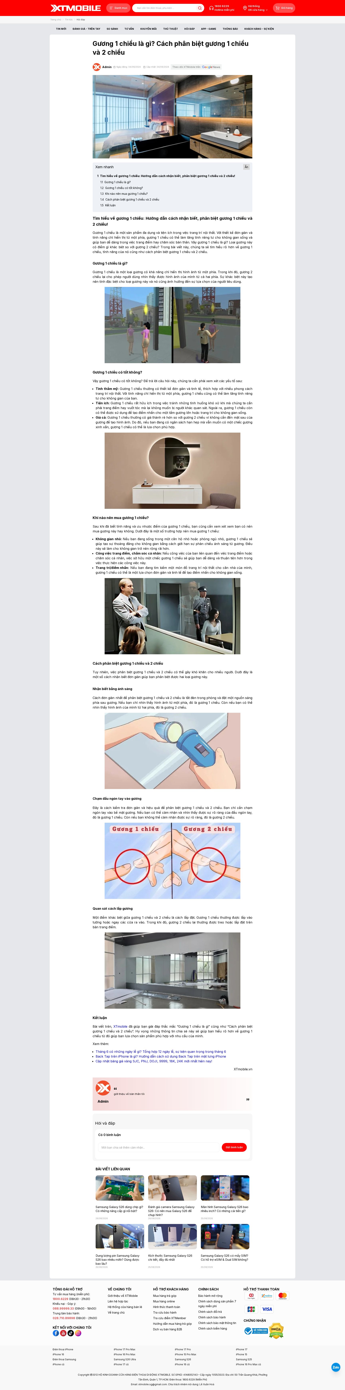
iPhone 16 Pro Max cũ (248, 1364)
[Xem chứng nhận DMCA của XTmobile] (277, 1331)
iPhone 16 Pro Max (124, 1354)
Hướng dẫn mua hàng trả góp (172, 1323)
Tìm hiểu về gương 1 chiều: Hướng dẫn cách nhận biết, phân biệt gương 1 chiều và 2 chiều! (166, 176)
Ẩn (246, 167)
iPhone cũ (58, 1364)
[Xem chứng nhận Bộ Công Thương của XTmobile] (256, 1331)
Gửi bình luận (234, 1147)
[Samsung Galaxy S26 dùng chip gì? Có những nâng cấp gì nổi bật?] (120, 1188)
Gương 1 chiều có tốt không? (121, 188)
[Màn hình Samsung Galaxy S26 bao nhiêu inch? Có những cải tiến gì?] (225, 1188)
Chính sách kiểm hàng (212, 1328)
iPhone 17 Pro (183, 1349)
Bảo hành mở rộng (210, 1295)
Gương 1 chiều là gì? (115, 182)
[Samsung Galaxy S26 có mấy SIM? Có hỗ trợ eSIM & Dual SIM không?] (225, 1236)
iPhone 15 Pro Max (185, 1354)
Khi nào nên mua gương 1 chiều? (124, 193)
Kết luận (108, 205)
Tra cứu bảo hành (164, 1312)
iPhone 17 (241, 1349)
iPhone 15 (241, 1354)
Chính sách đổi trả (210, 1311)
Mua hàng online (164, 1301)
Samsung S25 (244, 1359)
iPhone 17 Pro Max (124, 1349)
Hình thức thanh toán (166, 1307)
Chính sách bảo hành (212, 1317)
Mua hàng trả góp (164, 1295)
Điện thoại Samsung (64, 1359)
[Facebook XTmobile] (56, 1333)
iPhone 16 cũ (182, 1364)
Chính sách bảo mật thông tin (217, 1323)
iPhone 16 (58, 1354)
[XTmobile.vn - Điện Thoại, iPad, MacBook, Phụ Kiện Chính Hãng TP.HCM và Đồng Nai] (76, 8)
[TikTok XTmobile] (70, 1333)
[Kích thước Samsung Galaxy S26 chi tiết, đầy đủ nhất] (172, 1236)
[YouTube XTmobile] (63, 1333)
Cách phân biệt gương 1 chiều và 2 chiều (129, 199)
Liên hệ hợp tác (118, 1301)
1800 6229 (222, 6)
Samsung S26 (183, 1359)
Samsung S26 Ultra (125, 1359)
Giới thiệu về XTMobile (123, 1295)
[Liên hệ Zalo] (335, 1367)
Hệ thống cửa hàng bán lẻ (125, 1307)
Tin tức (69, 19)
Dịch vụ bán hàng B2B (167, 1329)
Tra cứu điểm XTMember (169, 1318)
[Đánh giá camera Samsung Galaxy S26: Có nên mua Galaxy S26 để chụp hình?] (172, 1188)
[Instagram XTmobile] (78, 1333)
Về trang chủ (116, 1312)
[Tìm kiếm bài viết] (199, 8)
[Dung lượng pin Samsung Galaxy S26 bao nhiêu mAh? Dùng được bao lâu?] (120, 1236)
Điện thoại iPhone (63, 1349)
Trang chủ (55, 19)
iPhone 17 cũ (121, 1364)
